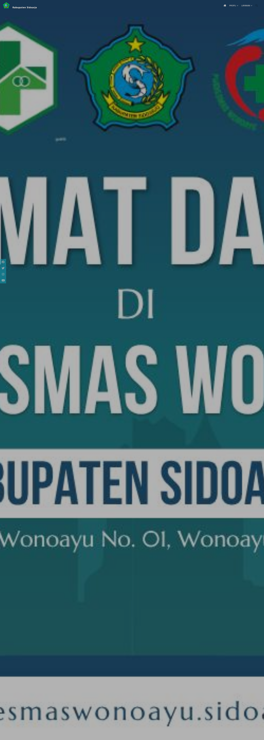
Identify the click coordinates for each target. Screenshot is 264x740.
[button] (7, 370)
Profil (232, 5)
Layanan (245, 5)
